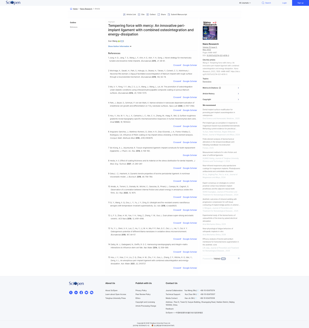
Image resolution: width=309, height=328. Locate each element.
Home (75, 9)
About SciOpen (111, 290)
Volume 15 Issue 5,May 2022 (210, 48)
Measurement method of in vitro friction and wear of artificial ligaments (220, 153)
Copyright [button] (207, 99)
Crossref (177, 65)
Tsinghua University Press (115, 298)
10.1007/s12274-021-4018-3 (218, 55)
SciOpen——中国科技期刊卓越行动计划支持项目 (184, 313)
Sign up (301, 3)
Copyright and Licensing (145, 302)
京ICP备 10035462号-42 (141, 325)
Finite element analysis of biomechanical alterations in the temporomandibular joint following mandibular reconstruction (218, 142)
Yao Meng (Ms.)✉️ (191, 290)
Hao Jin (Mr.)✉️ (191, 298)
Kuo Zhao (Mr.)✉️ (192, 294)
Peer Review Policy (143, 294)
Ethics (138, 298)
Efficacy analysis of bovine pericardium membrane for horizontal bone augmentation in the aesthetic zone (221, 242)
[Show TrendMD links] (239, 258)
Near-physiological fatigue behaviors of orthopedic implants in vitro (218, 229)
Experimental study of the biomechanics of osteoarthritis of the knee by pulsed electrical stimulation (220, 218)
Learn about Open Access (115, 294)
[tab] (221, 88)
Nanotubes (207, 81)
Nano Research (86, 9)
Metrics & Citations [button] (211, 88)
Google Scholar (190, 65)
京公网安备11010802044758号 (164, 325)
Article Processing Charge (146, 306)
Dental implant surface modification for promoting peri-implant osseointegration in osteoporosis (219, 112)
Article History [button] (208, 94)
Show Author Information (119, 46)
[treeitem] (86, 27)
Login (284, 3)
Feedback (170, 309)
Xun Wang (112, 41)
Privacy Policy (141, 290)
